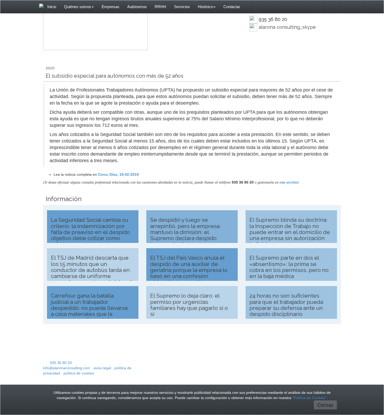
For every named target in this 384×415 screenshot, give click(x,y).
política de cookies (78, 373)
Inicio (51, 7)
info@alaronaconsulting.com (66, 368)
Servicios (182, 7)
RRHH (160, 7)
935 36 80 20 (273, 19)
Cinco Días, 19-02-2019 (118, 174)
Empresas (110, 7)
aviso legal (102, 368)
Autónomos (137, 7)
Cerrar (325, 405)
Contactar (231, 7)
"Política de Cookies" (309, 398)
